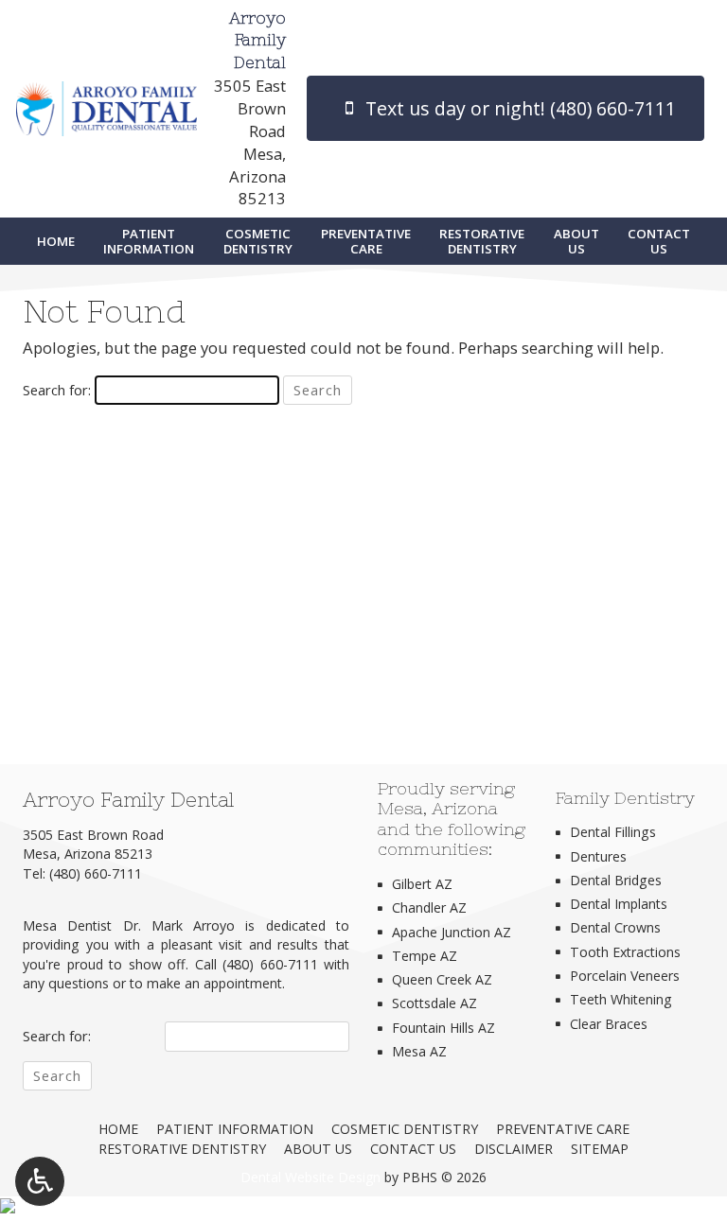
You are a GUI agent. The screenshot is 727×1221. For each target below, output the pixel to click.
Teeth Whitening (621, 999)
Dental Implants (618, 904)
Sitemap (600, 1149)
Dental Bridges (616, 880)
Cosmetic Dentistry (404, 1129)
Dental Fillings (613, 832)
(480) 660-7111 (95, 873)
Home (56, 241)
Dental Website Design (310, 1177)
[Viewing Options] (39, 1181)
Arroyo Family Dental (257, 41)
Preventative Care (562, 1129)
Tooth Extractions (625, 952)
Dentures (598, 856)
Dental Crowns (615, 927)
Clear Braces (608, 1024)
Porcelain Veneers (625, 976)
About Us (318, 1149)
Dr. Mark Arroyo (179, 925)
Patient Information (234, 1129)
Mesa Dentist (67, 925)
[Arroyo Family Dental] (363, 1208)
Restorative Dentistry (182, 1149)
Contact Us (413, 1149)
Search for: (57, 389)
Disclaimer (513, 1149)
